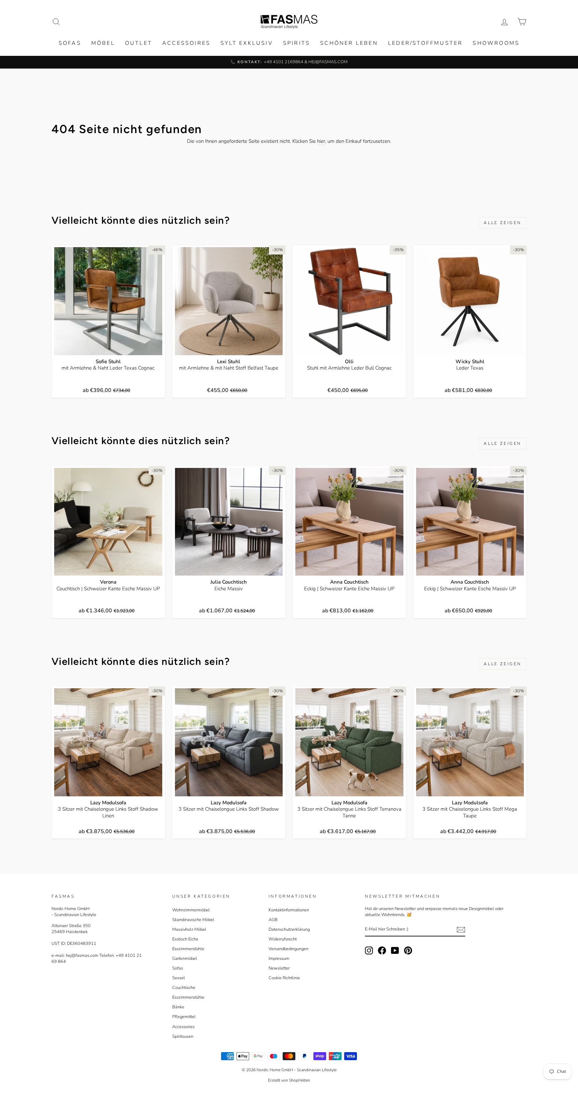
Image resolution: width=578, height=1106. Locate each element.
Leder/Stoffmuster (425, 43)
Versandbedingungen (288, 949)
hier (321, 141)
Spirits (296, 43)
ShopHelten (299, 1080)
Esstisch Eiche (185, 939)
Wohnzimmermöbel (191, 910)
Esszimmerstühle (188, 949)
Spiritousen (182, 1036)
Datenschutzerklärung (289, 929)
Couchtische (183, 988)
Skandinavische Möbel (193, 920)
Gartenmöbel (184, 959)
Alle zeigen (502, 222)
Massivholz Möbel (189, 929)
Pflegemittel (184, 1017)
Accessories (183, 1027)
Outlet (138, 43)
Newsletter (279, 968)
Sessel (178, 978)
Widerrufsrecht (283, 939)
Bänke (178, 1007)
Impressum (279, 959)
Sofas (70, 43)
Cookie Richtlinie (284, 978)
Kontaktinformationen (289, 910)
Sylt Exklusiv (246, 43)
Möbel (103, 43)
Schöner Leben (349, 43)
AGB (273, 920)
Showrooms (496, 43)
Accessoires (186, 43)
